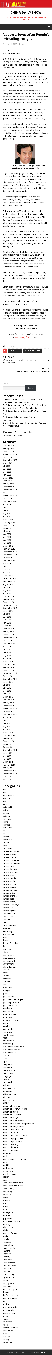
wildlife (6, 1333)
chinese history (9, 875)
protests (6, 1215)
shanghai (6, 1251)
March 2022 (8, 519)
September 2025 (10, 460)
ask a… (6, 804)
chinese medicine (10, 884)
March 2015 (8, 625)
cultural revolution (10, 925)
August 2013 (8, 682)
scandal (6, 1239)
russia (5, 1236)
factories (6, 981)
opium (5, 1180)
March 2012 (8, 732)
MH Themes (41, 1352)
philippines (7, 1194)
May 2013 (7, 691)
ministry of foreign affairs (13, 1126)
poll (4, 1203)
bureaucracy (8, 819)
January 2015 (8, 631)
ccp (4, 831)
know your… (8, 1079)
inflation (6, 1038)
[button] (48, 27)
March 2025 (8, 478)
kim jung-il (7, 1076)
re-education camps (11, 1221)
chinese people (9, 899)
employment (8, 955)
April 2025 (7, 475)
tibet (5, 1301)
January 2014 (8, 667)
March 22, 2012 (11, 44)
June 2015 (7, 617)
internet (6, 1055)
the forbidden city (10, 1295)
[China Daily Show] (26, 6)
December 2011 (10, 741)
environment (8, 964)
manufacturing (9, 1088)
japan (5, 1061)
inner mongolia (9, 1044)
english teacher (9, 958)
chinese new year (10, 890)
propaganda (8, 1212)
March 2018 (8, 546)
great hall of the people (13, 999)
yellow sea (7, 1342)
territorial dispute (10, 1289)
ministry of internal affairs (14, 1129)
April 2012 (7, 729)
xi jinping (6, 1336)
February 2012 (9, 735)
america (6, 792)
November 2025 (10, 454)
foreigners (7, 990)
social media (8, 1259)
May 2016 (7, 590)
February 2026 (9, 445)
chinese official (9, 893)
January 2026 (8, 448)
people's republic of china (14, 1185)
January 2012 (8, 738)
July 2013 (6, 685)
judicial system (9, 1070)
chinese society (9, 901)
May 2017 (7, 569)
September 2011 (10, 750)
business (6, 825)
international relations (12, 1049)
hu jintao (6, 1026)
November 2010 (10, 773)
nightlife (6, 1165)
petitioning (7, 1191)
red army (6, 1224)
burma (5, 822)
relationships (8, 1227)
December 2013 (10, 670)
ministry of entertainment (14, 1120)
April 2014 (7, 658)
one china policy (10, 1174)
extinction (7, 978)
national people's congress (14, 1159)
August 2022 (8, 504)
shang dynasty (9, 1248)
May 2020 (7, 537)
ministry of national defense (15, 1135)
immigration (8, 1032)
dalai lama (7, 928)
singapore (7, 1253)
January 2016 (8, 599)
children (6, 842)
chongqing (15, 350)
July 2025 (6, 466)
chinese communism (12, 863)
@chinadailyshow (22, 337)
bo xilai (6, 813)
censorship (7, 839)
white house (8, 1330)
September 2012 (10, 714)
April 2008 (7, 779)
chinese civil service (11, 860)
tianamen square (10, 1298)
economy (7, 949)
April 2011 (7, 759)
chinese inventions (11, 878)
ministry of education (12, 1114)
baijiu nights (8, 807)
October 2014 (9, 640)
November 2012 (10, 708)
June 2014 (7, 652)
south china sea (9, 1265)
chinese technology (11, 904)
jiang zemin (8, 1064)
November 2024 (10, 489)
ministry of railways (11, 1144)
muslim (6, 1156)
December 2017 (10, 551)
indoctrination (9, 1035)
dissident (6, 940)
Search (6, 383)
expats (5, 972)
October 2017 (9, 557)
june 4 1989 (8, 1073)
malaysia (6, 1085)
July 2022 (6, 507)
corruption (7, 919)
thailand (6, 1292)
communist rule (9, 913)
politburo (6, 1200)
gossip (5, 993)
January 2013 (8, 702)
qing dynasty (8, 1218)
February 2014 (9, 664)
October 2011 (9, 747)
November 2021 (10, 528)
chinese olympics (10, 896)
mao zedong (8, 1091)
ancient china (8, 795)
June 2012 (7, 723)
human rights (8, 1029)
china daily (7, 848)
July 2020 (6, 531)
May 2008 (7, 776)
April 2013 (7, 693)
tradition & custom (11, 1307)
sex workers (8, 1245)
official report (8, 1171)
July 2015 (6, 614)
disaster (6, 937)
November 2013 (10, 673)
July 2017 (6, 566)
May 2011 (7, 756)
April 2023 (7, 492)
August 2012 (8, 717)
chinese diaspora (10, 869)
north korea (8, 1168)
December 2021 (10, 525)
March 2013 (8, 697)
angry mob (7, 798)
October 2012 (9, 711)
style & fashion (9, 1277)
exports (6, 975)
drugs (5, 946)
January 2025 (8, 483)
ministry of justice (10, 1132)
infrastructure (8, 1040)
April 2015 (7, 623)
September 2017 (10, 560)
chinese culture (9, 866)
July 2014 (6, 649)
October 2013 (9, 676)
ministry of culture (10, 1112)
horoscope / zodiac (11, 1020)
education (7, 952)
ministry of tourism (11, 1147)
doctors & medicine (11, 943)
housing (6, 1023)
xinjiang (6, 1339)
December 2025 (10, 451)
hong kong (7, 1017)
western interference (12, 1327)
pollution (6, 1206)
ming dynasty (8, 1100)
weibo (5, 1325)
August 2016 (8, 584)
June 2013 (7, 688)
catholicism (7, 827)
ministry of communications (15, 1109)
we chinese (7, 1322)
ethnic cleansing (9, 967)
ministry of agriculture (12, 1106)
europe (6, 970)
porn (5, 1209)
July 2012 (6, 720)
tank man (7, 1286)
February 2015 (9, 628)
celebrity (6, 836)
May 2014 (7, 655)
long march (7, 1082)
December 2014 (10, 634)
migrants (6, 1097)
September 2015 (10, 608)
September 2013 (10, 679)
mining (5, 1103)
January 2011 (8, 767)
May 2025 (7, 472)
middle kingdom (9, 1094)
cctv (4, 833)
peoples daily (8, 1188)
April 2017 (7, 572)
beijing (5, 810)
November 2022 (10, 495)
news (5, 1162)
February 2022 (9, 522)
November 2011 (10, 744)
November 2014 (10, 637)
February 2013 (9, 699)
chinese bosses (9, 854)
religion (6, 1230)
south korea (8, 1268)
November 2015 (10, 605)
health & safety (9, 1014)
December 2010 (10, 770)
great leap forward (11, 1002)
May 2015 (7, 620)
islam (5, 1058)
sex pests (7, 1242)
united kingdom (9, 1313)
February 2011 (9, 765)
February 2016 (9, 596)
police (5, 1197)
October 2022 (9, 498)
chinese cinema (9, 857)
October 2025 (9, 457)
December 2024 (10, 486)
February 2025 (9, 481)
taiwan (5, 1280)
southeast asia (9, 1271)
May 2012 (7, 726)
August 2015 (8, 611)
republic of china (10, 1233)
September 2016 (10, 581)
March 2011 (8, 762)
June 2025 (7, 469)
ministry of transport (11, 1150)
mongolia (7, 1153)
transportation (9, 1310)
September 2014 (10, 643)
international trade (11, 1052)
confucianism (8, 916)
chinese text (8, 907)
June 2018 (7, 540)
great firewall (8, 996)
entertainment (9, 961)
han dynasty (8, 1011)
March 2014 (8, 661)
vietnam (6, 1319)
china (5, 845)
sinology (6, 1257)
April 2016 (7, 593)
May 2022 (7, 513)
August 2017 (8, 563)
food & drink (8, 987)
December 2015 (10, 602)
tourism (6, 1304)
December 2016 (10, 578)
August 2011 (8, 753)
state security (8, 1274)
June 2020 (7, 534)
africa (5, 789)
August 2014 (8, 646)
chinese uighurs (9, 910)
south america (9, 1262)
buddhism (7, 816)
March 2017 (8, 575)
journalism (7, 1067)
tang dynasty (8, 1283)
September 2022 (10, 501)
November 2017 (10, 554)
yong (23, 44)
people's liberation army (13, 1183)
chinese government (11, 872)
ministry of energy (10, 1117)
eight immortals (32, 350)
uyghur (6, 1316)
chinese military (9, 887)
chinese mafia (9, 881)
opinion (6, 1177)
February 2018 (9, 549)
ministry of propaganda (13, 1138)
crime (5, 922)
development (8, 934)
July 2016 (6, 587)
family (5, 984)
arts (4, 801)
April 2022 (7, 516)
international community (13, 1046)
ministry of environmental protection (18, 1123)
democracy (7, 931)
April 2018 (7, 543)
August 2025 (8, 463)
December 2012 (10, 705)
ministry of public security (14, 1141)
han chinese (8, 1008)
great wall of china (11, 1005)
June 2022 (7, 510)
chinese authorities (11, 851)
